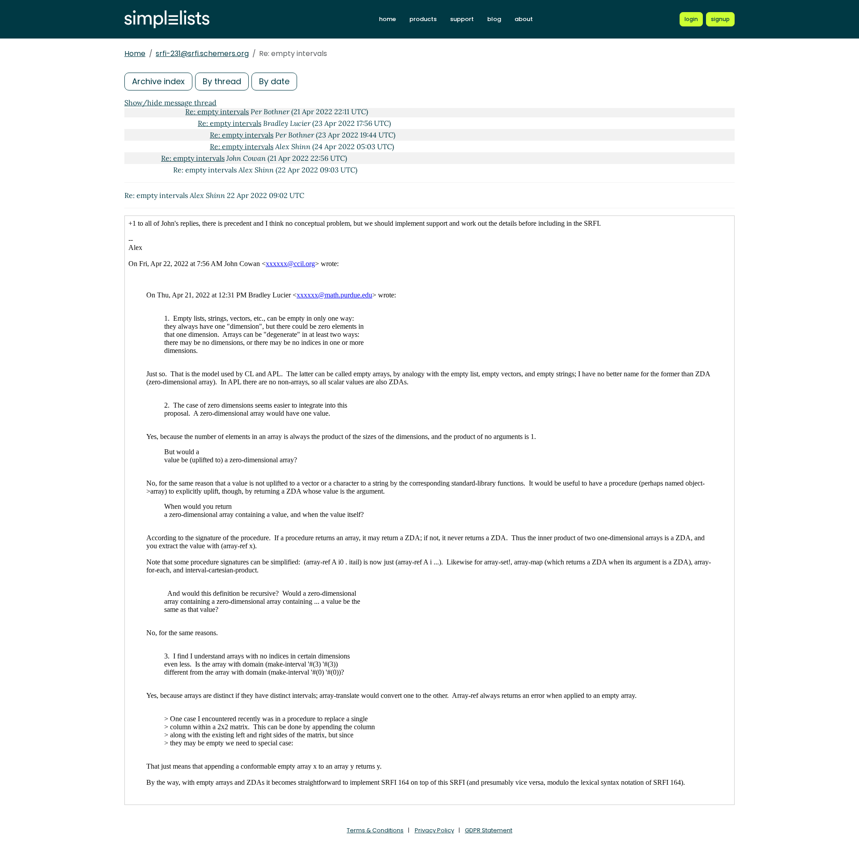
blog (494, 19)
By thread (222, 81)
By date (274, 81)
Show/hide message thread (170, 102)
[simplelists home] (166, 19)
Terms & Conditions (375, 830)
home (387, 19)
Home (134, 53)
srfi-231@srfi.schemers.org (202, 53)
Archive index (158, 81)
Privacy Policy (434, 830)
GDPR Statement (488, 830)
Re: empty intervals (217, 111)
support (462, 19)
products (423, 19)
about (524, 19)
